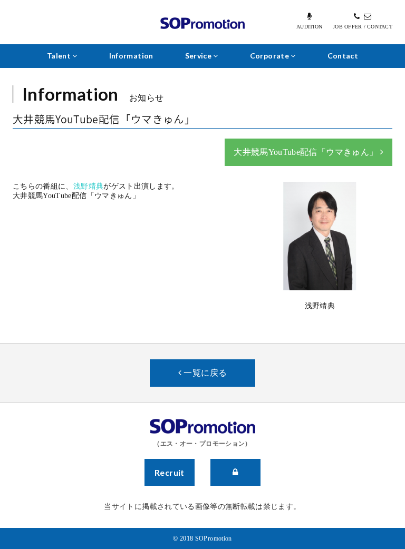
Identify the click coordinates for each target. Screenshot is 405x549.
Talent (59, 55)
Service (199, 55)
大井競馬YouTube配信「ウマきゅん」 (307, 152)
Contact (342, 55)
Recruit (170, 472)
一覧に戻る (204, 372)
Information (131, 55)
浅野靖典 (88, 186)
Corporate (270, 55)
